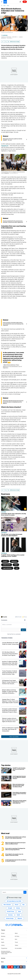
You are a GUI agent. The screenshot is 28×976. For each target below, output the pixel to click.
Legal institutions (7, 568)
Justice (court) (6, 564)
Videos (16, 945)
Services (3, 958)
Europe (2, 933)
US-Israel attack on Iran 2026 (14, 901)
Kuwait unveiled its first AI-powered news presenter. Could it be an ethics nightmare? (13, 221)
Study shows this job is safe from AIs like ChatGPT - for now (12, 139)
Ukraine (18, 908)
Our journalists (18, 948)
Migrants (20, 918)
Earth (2, 939)
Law (17, 568)
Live (25, 1)
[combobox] (14, 892)
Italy (23, 904)
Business (3, 936)
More (2, 961)
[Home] (1, 5)
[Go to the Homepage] (5, 1)
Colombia (3, 511)
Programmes (4, 948)
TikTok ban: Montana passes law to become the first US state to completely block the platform (13, 402)
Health (18, 914)
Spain (19, 911)
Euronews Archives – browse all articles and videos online (6, 952)
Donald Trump (10, 911)
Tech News (4, 532)
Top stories (5, 765)
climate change (9, 918)
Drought (10, 908)
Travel (16, 942)
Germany (10, 914)
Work (8, 5)
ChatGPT (5, 561)
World (16, 933)
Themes (3, 930)
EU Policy (17, 936)
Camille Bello (4, 35)
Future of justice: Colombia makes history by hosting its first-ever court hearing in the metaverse (13, 324)
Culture (3, 945)
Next (4, 5)
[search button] (24, 892)
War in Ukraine (7, 904)
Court (15, 564)
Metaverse (14, 561)
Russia (16, 904)
